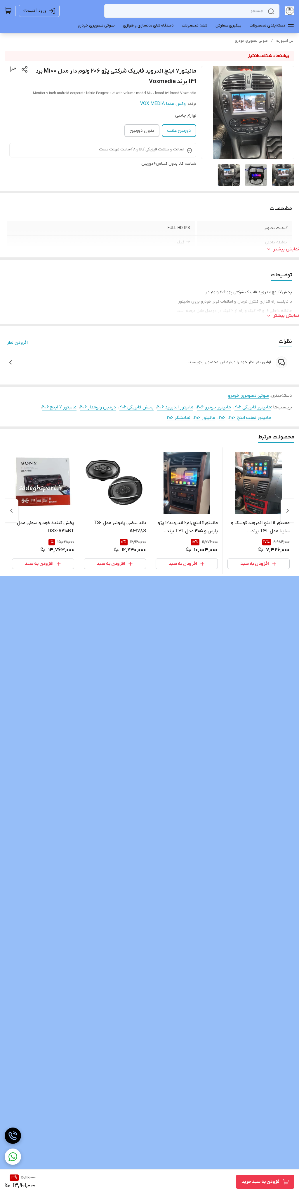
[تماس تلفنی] (13, 1136)
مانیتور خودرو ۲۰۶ (214, 407)
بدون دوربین (142, 131)
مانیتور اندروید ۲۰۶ (175, 407)
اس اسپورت (285, 40)
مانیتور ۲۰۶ (204, 418)
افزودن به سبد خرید (261, 1182)
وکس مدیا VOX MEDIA (163, 104)
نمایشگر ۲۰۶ (178, 418)
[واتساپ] (13, 1157)
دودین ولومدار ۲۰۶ (98, 407)
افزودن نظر (17, 342)
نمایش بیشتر (286, 249)
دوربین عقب (179, 131)
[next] (11, 510)
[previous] (288, 510)
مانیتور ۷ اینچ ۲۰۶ (59, 407)
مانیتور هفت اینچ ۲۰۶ (250, 418)
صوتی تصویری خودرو (251, 40)
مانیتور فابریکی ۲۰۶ (252, 407)
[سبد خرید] (8, 10)
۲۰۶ (222, 418)
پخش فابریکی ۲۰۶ (136, 407)
